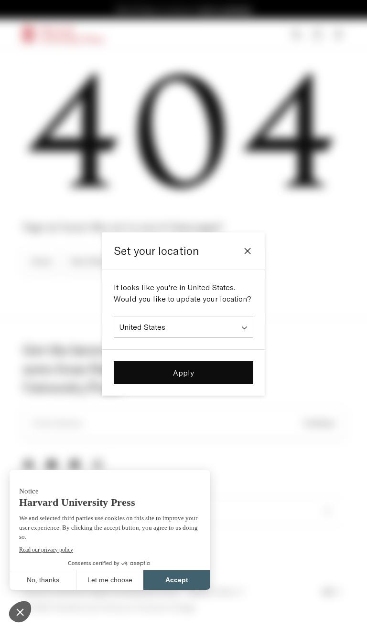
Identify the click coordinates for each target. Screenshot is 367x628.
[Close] (247, 251)
